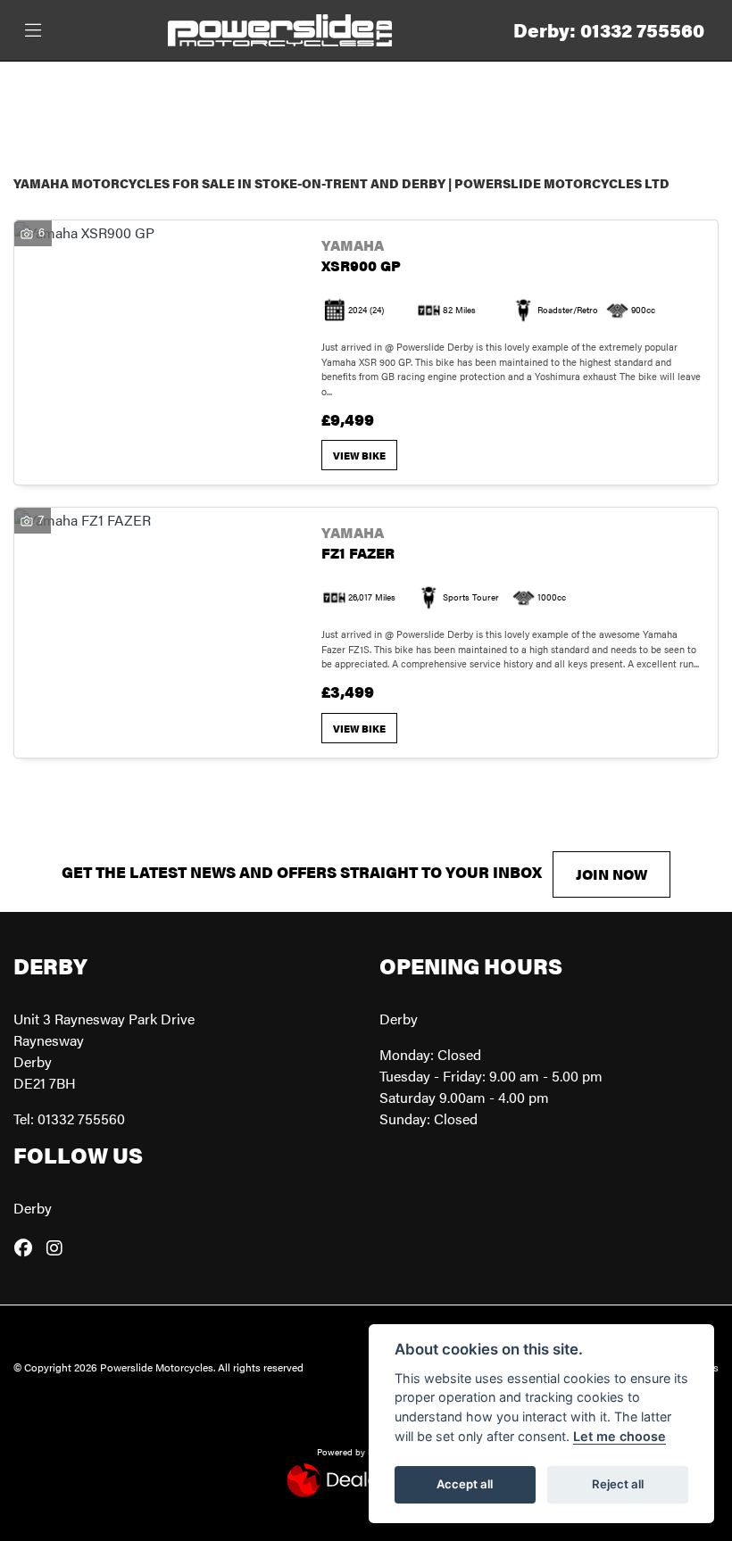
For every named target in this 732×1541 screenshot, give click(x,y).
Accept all (465, 1484)
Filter (665, 91)
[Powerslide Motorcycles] (280, 28)
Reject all (618, 1484)
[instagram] (59, 1247)
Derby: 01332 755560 (608, 30)
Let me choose (619, 1436)
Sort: (41, 93)
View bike (359, 455)
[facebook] (27, 1247)
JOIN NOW (611, 874)
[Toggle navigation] (33, 31)
